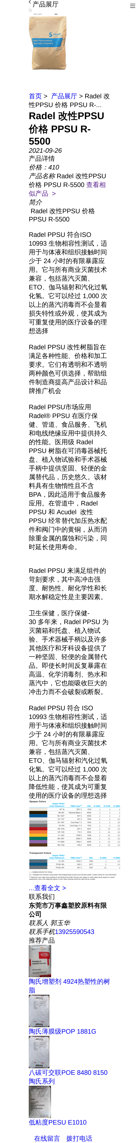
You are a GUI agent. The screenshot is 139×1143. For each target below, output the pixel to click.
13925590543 (74, 931)
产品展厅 (64, 96)
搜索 (56, 14)
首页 (35, 96)
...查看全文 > (47, 888)
